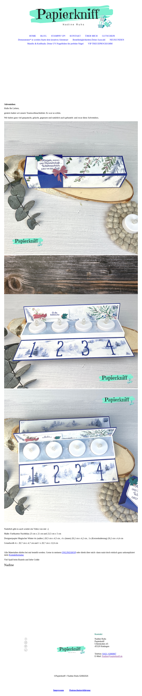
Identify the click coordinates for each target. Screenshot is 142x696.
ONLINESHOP (69, 552)
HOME (32, 36)
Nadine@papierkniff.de (112, 656)
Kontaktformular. (16, 555)
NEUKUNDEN (117, 40)
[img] (71, 14)
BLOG (43, 36)
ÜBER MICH (91, 36)
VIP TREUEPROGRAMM (100, 43)
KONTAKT (75, 36)
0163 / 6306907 (109, 654)
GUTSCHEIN (108, 36)
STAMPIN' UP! (58, 36)
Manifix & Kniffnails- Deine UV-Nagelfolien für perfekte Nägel (55, 43)
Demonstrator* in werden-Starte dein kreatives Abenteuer (43, 40)
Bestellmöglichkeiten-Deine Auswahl (89, 40)
